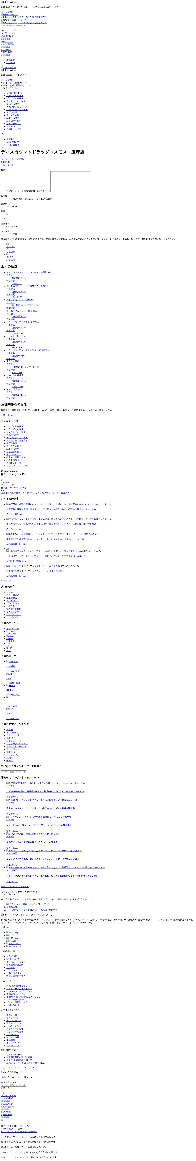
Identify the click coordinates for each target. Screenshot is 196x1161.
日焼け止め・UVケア (16, 746)
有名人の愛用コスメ (16, 457)
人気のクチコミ (13, 1020)
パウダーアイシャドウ (17, 744)
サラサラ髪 (11, 598)
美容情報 (10, 1040)
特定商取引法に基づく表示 (19, 1057)
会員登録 (5, 1082)
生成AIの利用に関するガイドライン (23, 997)
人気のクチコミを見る (17, 107)
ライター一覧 (12, 1018)
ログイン (10, 62)
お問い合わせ (12, 145)
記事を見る (6, 581)
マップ (17, 159)
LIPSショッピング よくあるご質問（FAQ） (27, 1063)
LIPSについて (12, 142)
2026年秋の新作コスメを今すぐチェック (20, 493)
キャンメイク (12, 629)
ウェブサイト (7, 159)
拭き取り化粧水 (13, 609)
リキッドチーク (13, 612)
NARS (9, 648)
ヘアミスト (11, 606)
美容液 (9, 729)
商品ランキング (13, 1026)
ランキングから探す (16, 101)
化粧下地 (10, 752)
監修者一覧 (11, 1015)
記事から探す (12, 118)
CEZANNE (11, 631)
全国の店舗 (11, 907)
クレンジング (12, 749)
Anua (8, 650)
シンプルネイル (13, 614)
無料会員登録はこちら (20, 85)
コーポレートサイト (16, 962)
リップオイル (12, 617)
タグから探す (12, 112)
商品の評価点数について (18, 986)
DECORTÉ (11, 634)
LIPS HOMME (13, 1046)
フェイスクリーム (14, 735)
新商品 (9, 592)
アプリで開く (7, 12)
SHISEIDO (11, 641)
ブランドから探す (14, 98)
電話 (22, 159)
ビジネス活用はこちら (17, 1002)
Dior (8, 643)
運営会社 (10, 139)
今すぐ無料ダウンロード (13, 1131)
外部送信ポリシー (14, 973)
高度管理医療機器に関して (19, 1060)
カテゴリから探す (14, 95)
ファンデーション (14, 741)
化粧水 (9, 738)
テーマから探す (13, 115)
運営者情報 (11, 956)
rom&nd (9, 638)
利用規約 (10, 967)
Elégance (10, 636)
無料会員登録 (31, 1131)
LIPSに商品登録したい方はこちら (55, 493)
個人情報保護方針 (14, 965)
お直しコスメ (12, 595)
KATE (9, 646)
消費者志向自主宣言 (16, 976)
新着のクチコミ (13, 1023)
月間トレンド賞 (13, 129)
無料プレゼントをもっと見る (15, 886)
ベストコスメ (12, 126)
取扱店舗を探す (13, 121)
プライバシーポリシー (17, 970)
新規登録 (10, 60)
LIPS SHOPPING (14, 93)
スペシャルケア (13, 732)
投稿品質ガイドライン (17, 994)
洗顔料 (9, 758)
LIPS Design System (15, 1000)
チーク (9, 760)
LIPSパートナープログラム (19, 991)
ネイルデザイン (13, 123)
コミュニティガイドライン (19, 988)
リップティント (13, 755)
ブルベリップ (12, 603)
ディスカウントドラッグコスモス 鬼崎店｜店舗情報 (32, 910)
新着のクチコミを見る (17, 109)
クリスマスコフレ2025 (17, 466)
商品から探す (12, 104)
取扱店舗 (10, 252)
